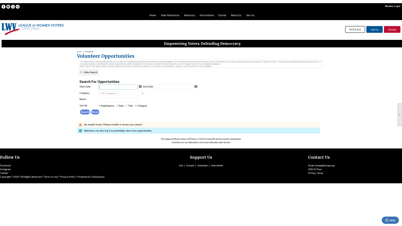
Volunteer (202, 165)
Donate (392, 29)
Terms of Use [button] (51, 176)
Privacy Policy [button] (67, 176)
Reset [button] (95, 111)
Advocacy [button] (189, 15)
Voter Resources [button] (170, 15)
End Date (148, 86)
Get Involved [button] (207, 15)
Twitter (4, 172)
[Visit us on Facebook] (3, 7)
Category (84, 92)
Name (82, 99)
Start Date (84, 86)
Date (121, 105)
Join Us (250, 15)
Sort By (83, 105)
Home (152, 15)
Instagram (5, 169)
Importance (107, 105)
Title (130, 105)
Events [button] (222, 15)
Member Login (392, 6)
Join (181, 165)
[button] (85, 112)
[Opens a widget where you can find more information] (390, 220)
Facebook (5, 165)
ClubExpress (98, 176)
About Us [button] (236, 15)
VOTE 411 (355, 29)
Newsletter (217, 165)
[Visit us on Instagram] (8, 7)
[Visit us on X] (13, 7)
